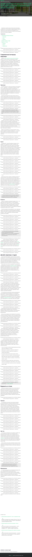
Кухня (4, 38)
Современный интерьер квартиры (7, 35)
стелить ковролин (10, 383)
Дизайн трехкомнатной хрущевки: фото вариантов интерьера (11, 530)
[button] (31, 0)
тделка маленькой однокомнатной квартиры (11, 58)
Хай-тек (4, 44)
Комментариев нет (9, 13)
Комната (4, 39)
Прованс (4, 43)
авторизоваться (15, 551)
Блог (5, 13)
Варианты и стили (5, 42)
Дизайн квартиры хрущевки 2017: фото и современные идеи (11, 516)
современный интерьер (7, 297)
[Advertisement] (11, 21)
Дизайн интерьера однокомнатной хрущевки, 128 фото (10, 523)
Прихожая (4, 36)
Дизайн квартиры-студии (6, 40)
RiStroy (2, 0)
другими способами (14, 265)
